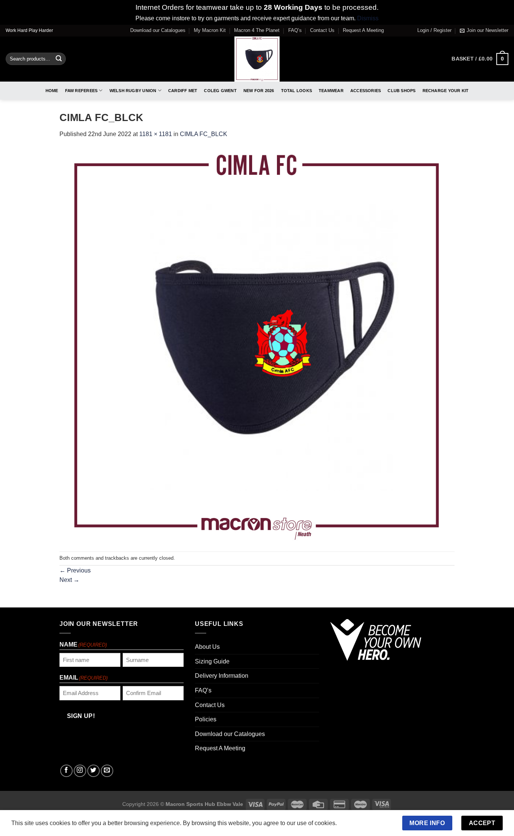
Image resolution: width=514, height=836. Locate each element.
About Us (207, 647)
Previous (75, 570)
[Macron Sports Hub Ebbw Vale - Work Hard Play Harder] (257, 59)
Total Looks (296, 90)
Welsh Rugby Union (133, 90)
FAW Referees (81, 90)
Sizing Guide (212, 661)
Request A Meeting (363, 30)
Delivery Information (221, 675)
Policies (205, 719)
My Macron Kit (210, 30)
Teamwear (331, 90)
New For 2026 (258, 90)
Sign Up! (81, 716)
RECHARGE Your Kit (446, 90)
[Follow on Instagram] (80, 771)
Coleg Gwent (220, 90)
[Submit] (58, 59)
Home (52, 90)
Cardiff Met (182, 90)
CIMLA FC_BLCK (203, 134)
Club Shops (401, 90)
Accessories (365, 90)
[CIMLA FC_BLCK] (257, 345)
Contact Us (322, 30)
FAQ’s (295, 30)
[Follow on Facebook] (66, 771)
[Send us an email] (107, 771)
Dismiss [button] (368, 18)
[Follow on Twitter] (93, 771)
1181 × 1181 (155, 134)
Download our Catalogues (158, 30)
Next (69, 580)
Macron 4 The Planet (257, 30)
